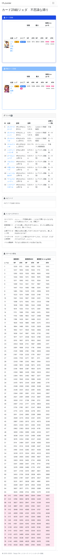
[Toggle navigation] (53, 3)
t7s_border (6, 3)
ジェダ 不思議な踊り (11, 46)
